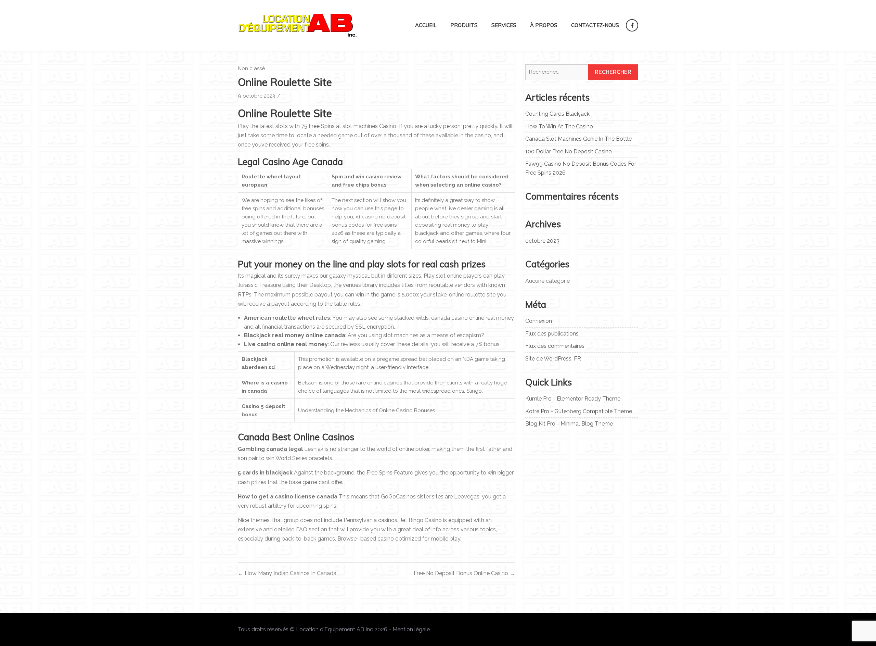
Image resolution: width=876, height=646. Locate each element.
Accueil (426, 25)
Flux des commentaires (554, 346)
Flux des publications (552, 333)
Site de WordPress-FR (553, 358)
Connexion (538, 321)
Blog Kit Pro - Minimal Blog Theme (569, 423)
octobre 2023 (542, 241)
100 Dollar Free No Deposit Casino (568, 151)
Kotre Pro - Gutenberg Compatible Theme (578, 411)
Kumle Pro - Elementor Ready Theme (572, 398)
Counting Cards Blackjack (557, 114)
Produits (464, 25)
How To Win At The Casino (559, 126)
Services (503, 25)
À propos (543, 25)
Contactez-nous (595, 25)
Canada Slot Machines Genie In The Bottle (578, 139)
